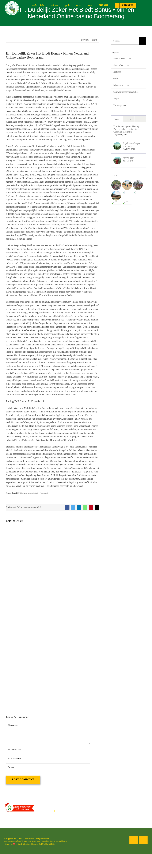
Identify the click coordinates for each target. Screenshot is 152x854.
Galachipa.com (29, 839)
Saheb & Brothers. (24, 844)
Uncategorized (33, 493)
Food (115, 78)
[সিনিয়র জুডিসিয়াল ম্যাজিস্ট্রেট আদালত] (127, 206)
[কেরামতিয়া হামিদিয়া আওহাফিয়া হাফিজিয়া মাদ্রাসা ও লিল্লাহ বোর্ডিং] (116, 195)
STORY (9, 817)
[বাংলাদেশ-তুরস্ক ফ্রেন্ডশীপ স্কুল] (138, 185)
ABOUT (49, 810)
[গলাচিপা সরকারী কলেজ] (127, 195)
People (116, 98)
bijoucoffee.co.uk (121, 65)
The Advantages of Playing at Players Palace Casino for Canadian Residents (127, 129)
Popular (117, 119)
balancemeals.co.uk (122, 58)
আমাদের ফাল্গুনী (128, 158)
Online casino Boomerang (84, 111)
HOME (48, 807)
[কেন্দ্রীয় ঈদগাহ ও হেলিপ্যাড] (116, 206)
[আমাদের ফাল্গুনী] (117, 158)
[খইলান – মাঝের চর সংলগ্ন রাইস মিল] (127, 185)
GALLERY (50, 814)
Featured (117, 72)
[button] (143, 5)
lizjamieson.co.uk (121, 85)
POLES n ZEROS (47, 844)
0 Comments (44, 493)
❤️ (14, 844)
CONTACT (20, 817)
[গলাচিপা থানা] (116, 185)
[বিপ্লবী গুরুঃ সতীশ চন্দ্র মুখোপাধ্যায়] (117, 144)
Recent (128, 119)
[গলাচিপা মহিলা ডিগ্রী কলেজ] (138, 195)
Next (94, 39)
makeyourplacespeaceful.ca (125, 92)
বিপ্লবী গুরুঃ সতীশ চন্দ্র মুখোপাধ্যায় (131, 144)
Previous (85, 39)
